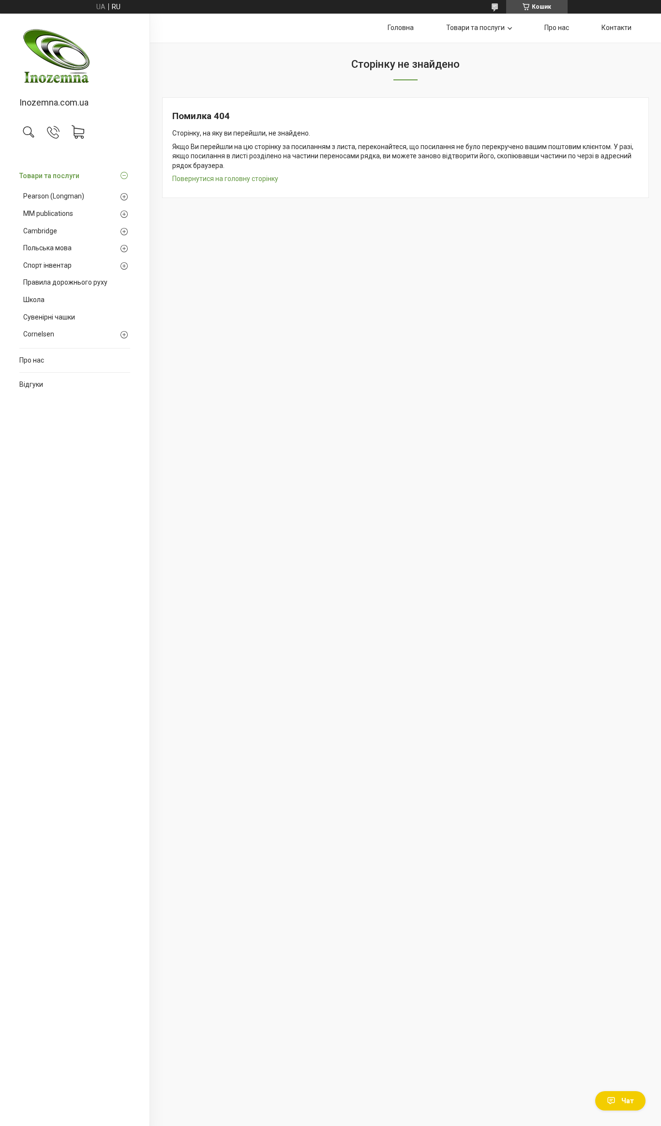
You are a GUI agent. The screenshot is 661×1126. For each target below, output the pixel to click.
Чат (627, 1101)
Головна (401, 27)
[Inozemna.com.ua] (74, 56)
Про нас (31, 360)
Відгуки (31, 384)
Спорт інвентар (47, 265)
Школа (34, 300)
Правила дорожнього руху (65, 282)
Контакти (616, 27)
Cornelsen (38, 334)
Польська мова (47, 248)
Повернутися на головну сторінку (225, 179)
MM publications (48, 213)
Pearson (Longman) (53, 196)
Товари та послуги (49, 176)
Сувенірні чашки (49, 317)
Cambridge (40, 231)
